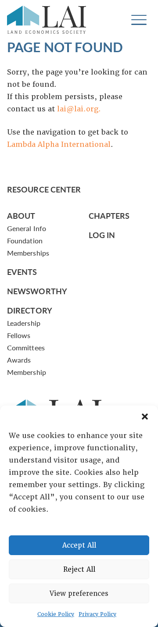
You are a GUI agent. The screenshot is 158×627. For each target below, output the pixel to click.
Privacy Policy (97, 614)
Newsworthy (37, 290)
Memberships (28, 253)
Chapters (109, 215)
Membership (26, 372)
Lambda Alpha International (59, 144)
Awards (19, 360)
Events (22, 271)
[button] (144, 416)
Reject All (79, 569)
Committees (26, 347)
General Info (26, 228)
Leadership (23, 323)
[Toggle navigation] (139, 20)
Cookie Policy (55, 614)
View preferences (79, 593)
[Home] (46, 20)
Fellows (19, 335)
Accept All (79, 545)
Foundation (25, 240)
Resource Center (44, 189)
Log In (102, 234)
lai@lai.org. (79, 109)
